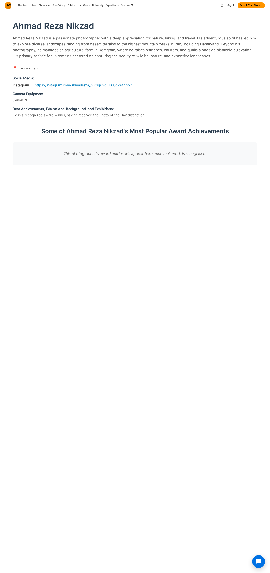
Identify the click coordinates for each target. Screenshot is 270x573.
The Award (23, 5)
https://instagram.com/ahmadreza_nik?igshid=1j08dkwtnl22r (83, 85)
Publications (74, 5)
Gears (86, 5)
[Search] (222, 5)
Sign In (231, 5)
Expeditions (112, 5)
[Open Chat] (258, 561)
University (97, 5)
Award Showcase (41, 5)
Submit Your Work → (251, 5)
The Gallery (59, 5)
